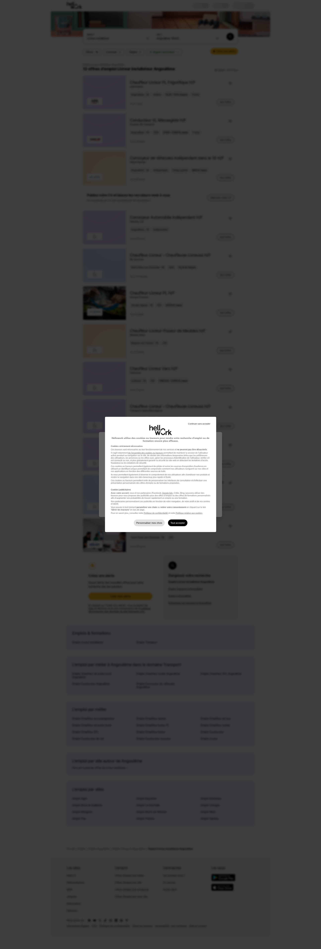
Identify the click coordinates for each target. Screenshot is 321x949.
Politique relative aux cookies (189, 513)
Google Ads (167, 493)
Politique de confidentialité (156, 513)
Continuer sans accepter (199, 424)
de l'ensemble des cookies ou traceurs (145, 453)
